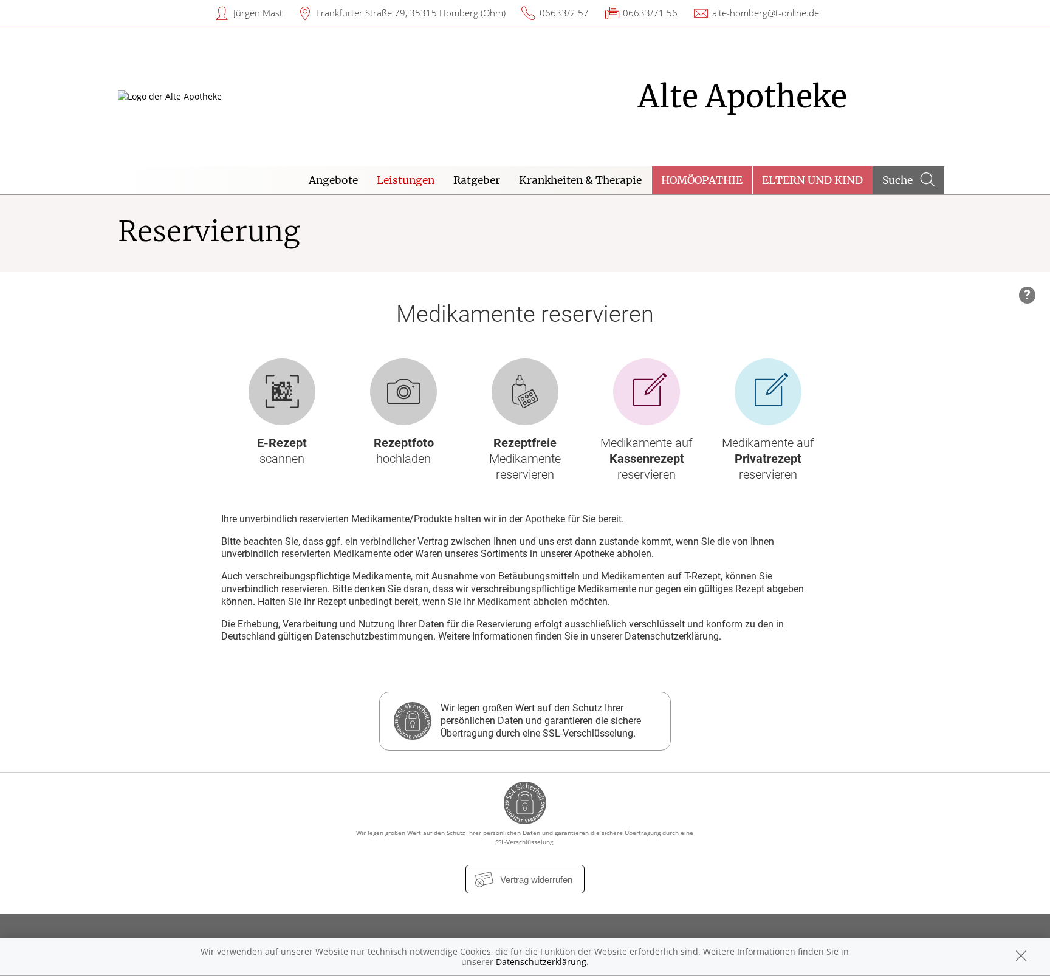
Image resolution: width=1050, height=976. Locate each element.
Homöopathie (702, 180)
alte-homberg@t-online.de (765, 13)
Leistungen (405, 180)
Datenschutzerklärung (541, 961)
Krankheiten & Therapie (580, 180)
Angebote (333, 180)
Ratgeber (476, 180)
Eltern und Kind (812, 180)
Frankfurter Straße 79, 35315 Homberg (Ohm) (411, 13)
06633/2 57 (564, 13)
